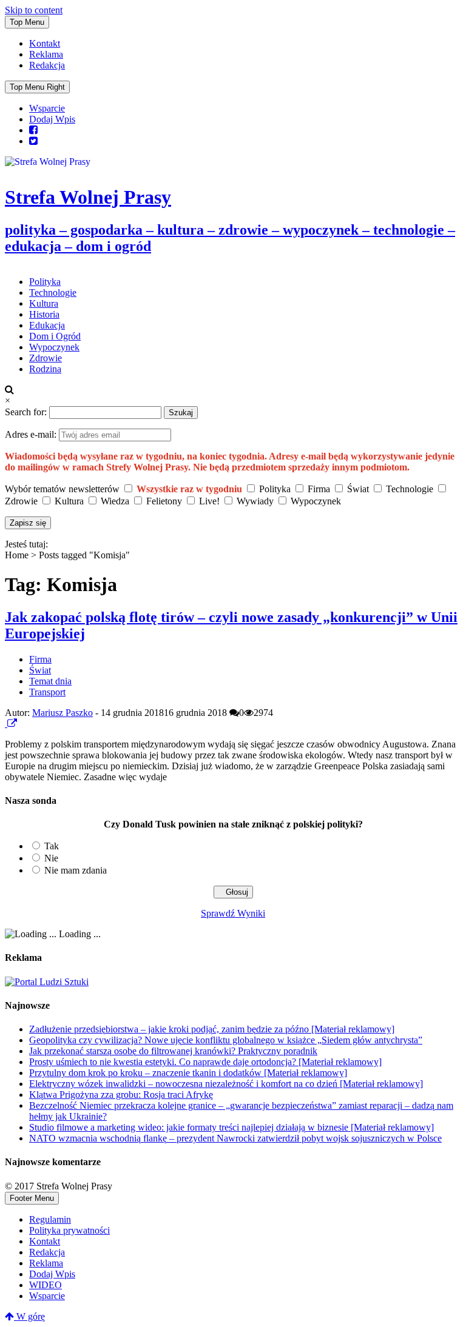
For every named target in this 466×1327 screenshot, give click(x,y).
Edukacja (47, 325)
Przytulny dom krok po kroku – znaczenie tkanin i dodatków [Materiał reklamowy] (188, 1073)
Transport (47, 692)
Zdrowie (45, 358)
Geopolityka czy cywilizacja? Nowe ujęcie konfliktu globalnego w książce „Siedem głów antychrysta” (225, 1040)
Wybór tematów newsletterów (62, 489)
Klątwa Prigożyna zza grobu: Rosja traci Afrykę (121, 1094)
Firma (40, 659)
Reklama (46, 54)
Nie (51, 858)
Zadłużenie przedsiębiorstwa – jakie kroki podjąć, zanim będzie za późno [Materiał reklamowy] (211, 1029)
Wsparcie (47, 108)
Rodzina (45, 369)
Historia (44, 314)
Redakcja (47, 65)
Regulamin (50, 1219)
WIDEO (45, 1285)
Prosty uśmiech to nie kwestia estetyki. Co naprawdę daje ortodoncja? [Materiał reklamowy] (205, 1062)
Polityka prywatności (69, 1230)
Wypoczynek (54, 347)
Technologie (52, 292)
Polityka (45, 281)
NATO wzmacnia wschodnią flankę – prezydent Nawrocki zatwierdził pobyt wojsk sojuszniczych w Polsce (235, 1138)
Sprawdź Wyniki (233, 913)
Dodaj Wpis (52, 119)
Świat (40, 670)
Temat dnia (50, 681)
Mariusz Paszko (62, 712)
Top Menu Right (37, 87)
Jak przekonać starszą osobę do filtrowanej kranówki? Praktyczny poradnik (173, 1051)
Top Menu (27, 22)
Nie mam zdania (75, 870)
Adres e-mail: (32, 434)
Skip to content (33, 10)
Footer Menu (32, 1198)
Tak (51, 846)
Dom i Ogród (55, 336)
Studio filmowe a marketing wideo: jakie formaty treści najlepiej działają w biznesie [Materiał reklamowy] (231, 1127)
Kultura (43, 303)
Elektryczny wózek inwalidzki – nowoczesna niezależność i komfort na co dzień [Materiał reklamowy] (226, 1083)
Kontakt (44, 43)
